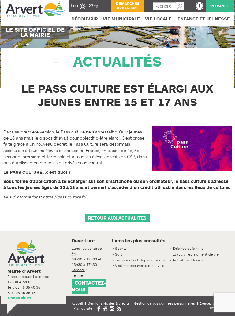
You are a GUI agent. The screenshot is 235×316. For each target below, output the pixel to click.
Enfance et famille (188, 248)
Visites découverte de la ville (139, 265)
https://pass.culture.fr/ (64, 197)
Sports (121, 248)
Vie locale (158, 18)
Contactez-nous (89, 286)
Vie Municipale (121, 18)
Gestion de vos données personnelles (164, 303)
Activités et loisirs (188, 260)
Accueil (77, 303)
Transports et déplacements (140, 260)
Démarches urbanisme (128, 6)
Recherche (180, 6)
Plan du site (82, 308)
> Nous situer (19, 298)
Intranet (219, 6)
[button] (199, 6)
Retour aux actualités (117, 218)
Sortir (120, 254)
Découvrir (84, 18)
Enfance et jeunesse (203, 18)
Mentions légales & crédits (108, 303)
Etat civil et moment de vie (196, 254)
